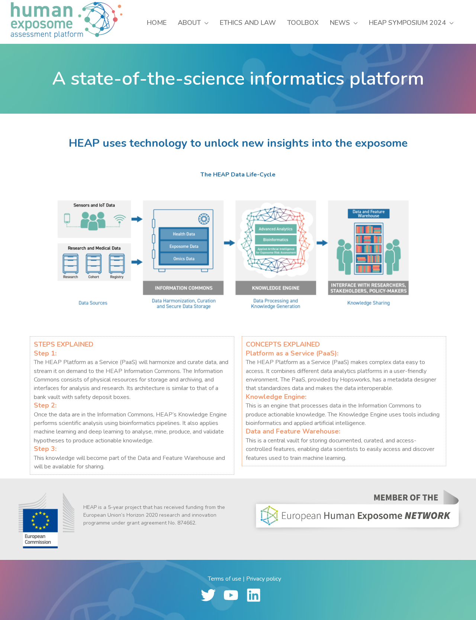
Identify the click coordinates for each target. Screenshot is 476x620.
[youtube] (234, 595)
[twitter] (211, 595)
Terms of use (224, 579)
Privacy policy (263, 579)
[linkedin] (256, 595)
